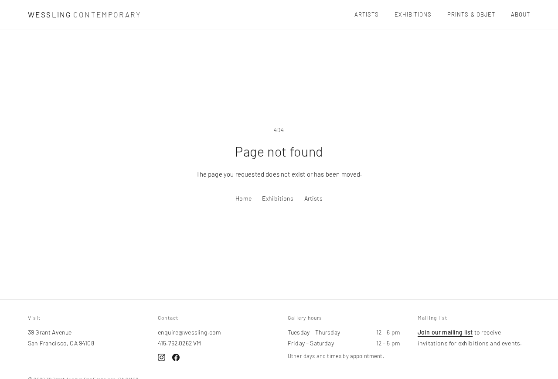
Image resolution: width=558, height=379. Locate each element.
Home (243, 198)
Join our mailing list (445, 332)
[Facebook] (176, 357)
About (520, 14)
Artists (366, 14)
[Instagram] (161, 357)
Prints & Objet (471, 14)
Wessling (84, 14)
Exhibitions (413, 14)
